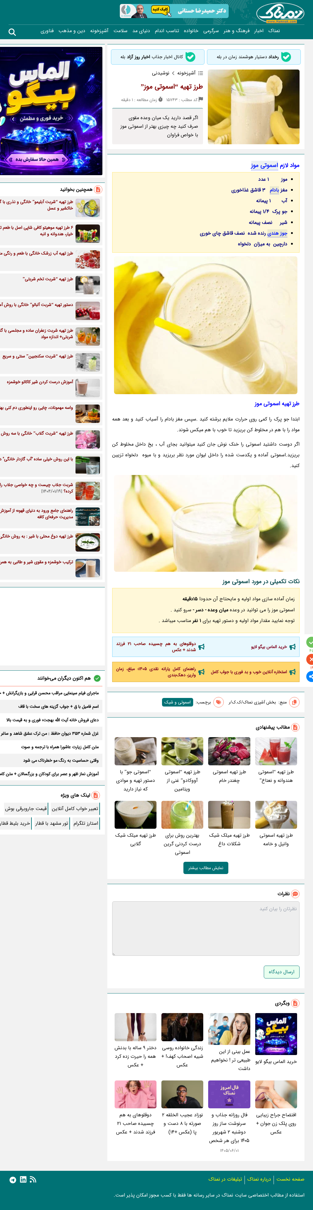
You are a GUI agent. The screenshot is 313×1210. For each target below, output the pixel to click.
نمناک (274, 31)
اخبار (258, 31)
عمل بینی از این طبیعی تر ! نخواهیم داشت (230, 1060)
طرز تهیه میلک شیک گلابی (135, 839)
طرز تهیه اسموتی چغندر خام (229, 776)
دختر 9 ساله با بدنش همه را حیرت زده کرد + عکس (135, 1056)
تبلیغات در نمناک (225, 1179)
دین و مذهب (71, 31)
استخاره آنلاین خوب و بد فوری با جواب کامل (249, 672)
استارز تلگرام (86, 823)
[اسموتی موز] (206, 325)
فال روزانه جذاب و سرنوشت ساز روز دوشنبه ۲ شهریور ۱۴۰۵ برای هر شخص (229, 1127)
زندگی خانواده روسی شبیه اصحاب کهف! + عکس (182, 1056)
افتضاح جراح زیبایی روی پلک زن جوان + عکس (276, 1123)
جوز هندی (277, 233)
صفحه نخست (290, 1179)
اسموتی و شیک (177, 702)
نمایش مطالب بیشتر (205, 868)
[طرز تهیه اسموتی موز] (206, 523)
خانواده (191, 31)
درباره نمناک (259, 1179)
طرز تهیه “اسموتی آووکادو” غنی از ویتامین (182, 780)
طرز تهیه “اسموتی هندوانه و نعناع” (276, 776)
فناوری (47, 31)
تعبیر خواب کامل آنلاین (75, 808)
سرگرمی (211, 31)
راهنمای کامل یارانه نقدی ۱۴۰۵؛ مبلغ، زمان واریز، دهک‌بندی (156, 672)
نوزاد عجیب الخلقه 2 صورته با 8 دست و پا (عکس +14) (182, 1123)
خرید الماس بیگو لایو (269, 647)
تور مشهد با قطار (51, 823)
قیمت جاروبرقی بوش (25, 808)
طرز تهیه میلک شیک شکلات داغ (229, 839)
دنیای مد (141, 31)
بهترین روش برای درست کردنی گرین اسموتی (182, 843)
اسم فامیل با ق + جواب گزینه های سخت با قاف (58, 706)
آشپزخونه (99, 31)
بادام (274, 190)
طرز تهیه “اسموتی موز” (172, 86)
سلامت (120, 31)
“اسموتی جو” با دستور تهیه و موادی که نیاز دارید (135, 780)
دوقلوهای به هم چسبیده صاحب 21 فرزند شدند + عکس (156, 647)
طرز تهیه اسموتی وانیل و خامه (276, 839)
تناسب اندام (167, 31)
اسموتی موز (264, 165)
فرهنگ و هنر (236, 31)
